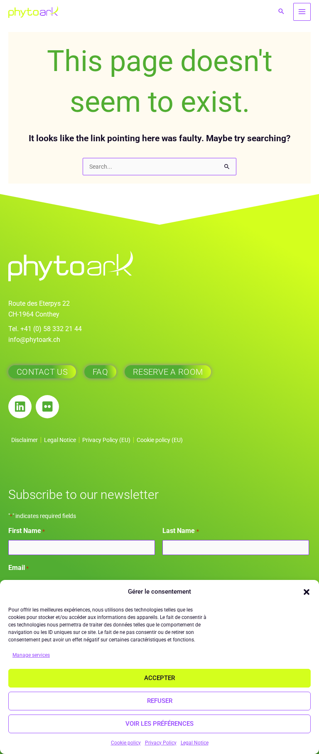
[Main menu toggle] (302, 12)
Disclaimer (24, 440)
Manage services (31, 655)
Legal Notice (195, 743)
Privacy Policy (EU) (106, 440)
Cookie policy (126, 743)
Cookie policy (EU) (160, 440)
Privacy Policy (161, 743)
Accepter (159, 678)
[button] (306, 592)
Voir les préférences (159, 723)
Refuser (159, 701)
